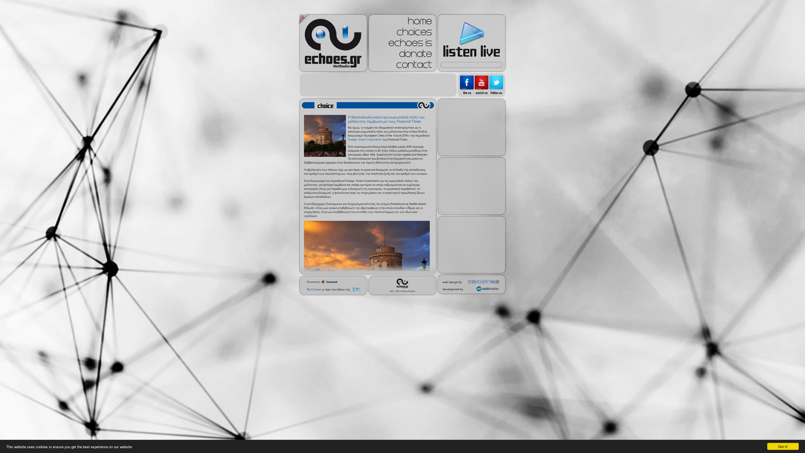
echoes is (410, 44)
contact (414, 66)
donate (415, 55)
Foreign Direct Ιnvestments (365, 139)
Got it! (783, 446)
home (420, 22)
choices (414, 33)
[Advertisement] (378, 85)
